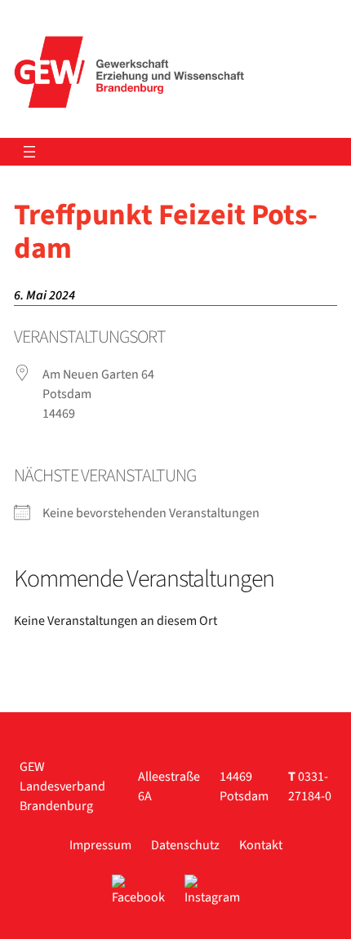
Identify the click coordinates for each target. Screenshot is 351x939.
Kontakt (260, 845)
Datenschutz (185, 845)
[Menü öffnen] (29, 152)
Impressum (100, 845)
